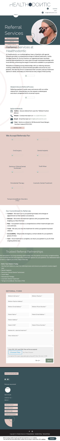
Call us (12, 41)
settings (43, 439)
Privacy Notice (30, 434)
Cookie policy (9, 408)
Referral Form (17, 127)
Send (49, 360)
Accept (52, 438)
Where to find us (12, 44)
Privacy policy (9, 404)
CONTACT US (8, 397)
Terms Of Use (46, 434)
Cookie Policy (38, 434)
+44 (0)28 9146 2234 (39, 115)
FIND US (6, 400)
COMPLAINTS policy (10, 414)
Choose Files (15, 352)
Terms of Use (8, 411)
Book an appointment (12, 38)
